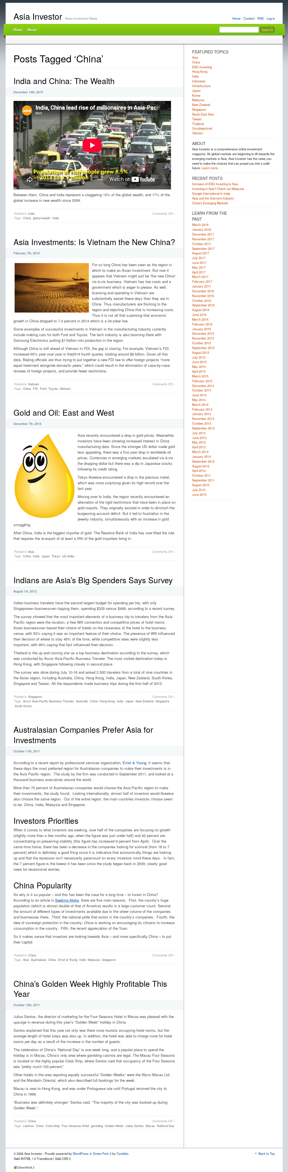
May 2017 (199, 267)
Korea (196, 95)
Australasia (38, 959)
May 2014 (199, 399)
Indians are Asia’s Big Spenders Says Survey (93, 579)
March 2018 (200, 224)
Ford (43, 388)
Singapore (35, 696)
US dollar (68, 556)
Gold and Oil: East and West (64, 412)
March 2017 (200, 276)
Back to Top (266, 1153)
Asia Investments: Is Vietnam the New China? (94, 241)
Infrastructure (201, 85)
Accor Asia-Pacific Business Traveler (48, 701)
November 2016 (203, 295)
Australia (82, 701)
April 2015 (199, 371)
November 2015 (203, 338)
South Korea (23, 705)
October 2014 (201, 390)
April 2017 (199, 272)
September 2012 (203, 461)
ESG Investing (202, 67)
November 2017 (203, 239)
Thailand (198, 123)
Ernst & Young (134, 762)
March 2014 (200, 404)
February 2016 (202, 324)
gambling (97, 1125)
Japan (45, 556)
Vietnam (33, 384)
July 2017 (198, 257)
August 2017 (200, 253)
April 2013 (199, 447)
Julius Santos (134, 1125)
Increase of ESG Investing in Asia (215, 184)
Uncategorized (202, 128)
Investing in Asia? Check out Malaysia (218, 188)
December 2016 (203, 291)
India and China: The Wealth (64, 80)
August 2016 (200, 309)
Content (249, 18)
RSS (260, 18)
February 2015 (202, 381)
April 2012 (199, 470)
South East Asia (203, 114)
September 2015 (203, 347)
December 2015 (203, 333)
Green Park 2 (102, 1153)
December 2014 (203, 385)
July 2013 (198, 433)
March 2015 (200, 376)
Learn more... (211, 168)
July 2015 (198, 357)
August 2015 (200, 352)
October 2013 (201, 423)
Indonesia (198, 81)
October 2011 (201, 475)
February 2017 (202, 281)
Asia (31, 551)
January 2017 (201, 286)
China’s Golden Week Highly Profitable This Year (90, 988)
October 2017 (201, 243)
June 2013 (199, 437)
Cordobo (122, 1153)
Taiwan (197, 119)
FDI (35, 388)
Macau (150, 1125)
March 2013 (200, 451)
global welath (41, 218)
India (31, 213)
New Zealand (145, 701)
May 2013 (199, 442)
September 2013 (203, 428)
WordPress (81, 1153)
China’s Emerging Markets (210, 203)
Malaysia (94, 959)
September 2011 (203, 480)
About (32, 29)
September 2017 (203, 248)
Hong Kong (107, 701)
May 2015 (199, 366)
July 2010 (198, 489)
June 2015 (199, 361)
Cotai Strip (53, 1125)
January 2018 (201, 229)
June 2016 (199, 314)
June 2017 (199, 262)
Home (236, 18)
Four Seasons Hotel (75, 1125)
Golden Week (114, 1125)
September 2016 (203, 305)
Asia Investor (38, 16)
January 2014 (201, 413)
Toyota (53, 388)
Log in (271, 18)
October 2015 (201, 343)
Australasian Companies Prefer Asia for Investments (83, 734)
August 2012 (200, 466)
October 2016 (201, 300)
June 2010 (199, 494)
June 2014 (199, 395)
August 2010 (200, 485)
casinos (28, 1125)
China (27, 218)
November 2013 (203, 418)
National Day (165, 1125)
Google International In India (211, 193)
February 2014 (202, 409)
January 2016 (201, 329)
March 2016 (200, 319)
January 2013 (201, 456)
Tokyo (56, 556)
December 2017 (203, 234)
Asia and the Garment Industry (213, 198)
